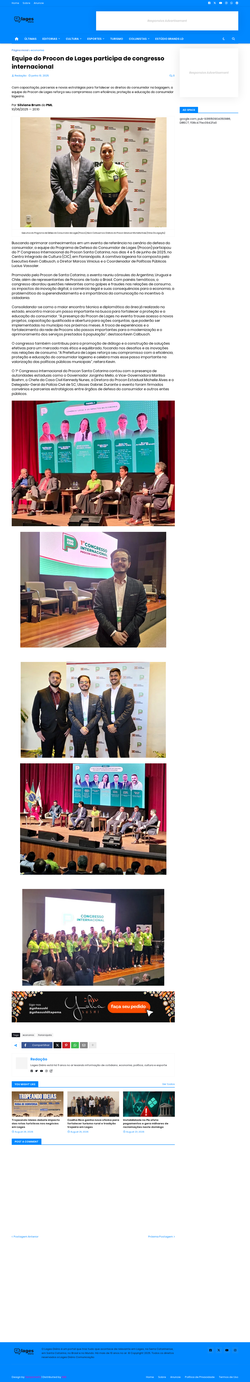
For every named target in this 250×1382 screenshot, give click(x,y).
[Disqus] (93, 1287)
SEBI (64, 1377)
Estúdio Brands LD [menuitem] (169, 39)
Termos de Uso (228, 1377)
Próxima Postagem (160, 1236)
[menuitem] (16, 39)
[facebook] (32, 1071)
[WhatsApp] (75, 1045)
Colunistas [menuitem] (138, 39)
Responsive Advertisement (167, 21)
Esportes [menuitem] (94, 39)
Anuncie (39, 3)
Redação (38, 1059)
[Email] (84, 1045)
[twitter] (36, 1071)
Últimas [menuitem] (30, 39)
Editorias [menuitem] (49, 39)
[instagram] (46, 1071)
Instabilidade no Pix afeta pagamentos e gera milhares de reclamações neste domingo (145, 1123)
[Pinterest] (66, 1045)
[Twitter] (57, 1045)
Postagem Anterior (26, 1236)
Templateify (33, 1377)
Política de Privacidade (200, 1377)
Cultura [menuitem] (72, 39)
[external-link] (51, 1071)
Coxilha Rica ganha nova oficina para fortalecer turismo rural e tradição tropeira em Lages (93, 1123)
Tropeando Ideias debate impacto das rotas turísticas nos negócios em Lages (36, 1123)
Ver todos (168, 1084)
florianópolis (45, 1035)
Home (15, 3)
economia (37, 50)
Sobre (26, 3)
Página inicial (20, 50)
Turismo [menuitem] (116, 39)
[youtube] (41, 1071)
